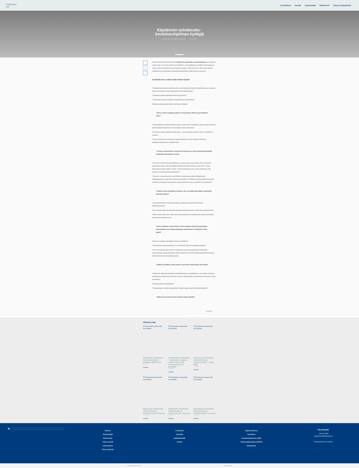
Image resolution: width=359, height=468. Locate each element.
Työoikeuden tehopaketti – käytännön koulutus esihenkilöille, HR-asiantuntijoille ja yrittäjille (179, 362)
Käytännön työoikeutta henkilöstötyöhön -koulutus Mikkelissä (153, 360)
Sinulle (179, 442)
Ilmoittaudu (251, 446)
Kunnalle (179, 434)
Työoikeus (251, 434)
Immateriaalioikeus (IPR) (251, 438)
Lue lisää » (146, 367)
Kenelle (298, 5)
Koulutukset (285, 5)
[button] (145, 63)
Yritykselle (179, 431)
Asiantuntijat (310, 5)
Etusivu (108, 431)
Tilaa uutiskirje (108, 449)
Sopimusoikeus (251, 431)
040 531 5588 (323, 433)
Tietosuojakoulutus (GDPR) (251, 442)
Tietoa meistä (107, 442)
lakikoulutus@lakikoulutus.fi (323, 436)
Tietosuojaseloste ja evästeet (323, 441)
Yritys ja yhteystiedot (342, 5)
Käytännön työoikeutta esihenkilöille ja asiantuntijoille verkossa (154, 411)
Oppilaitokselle (179, 438)
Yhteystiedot (108, 446)
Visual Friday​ (228, 465)
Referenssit (324, 5)
